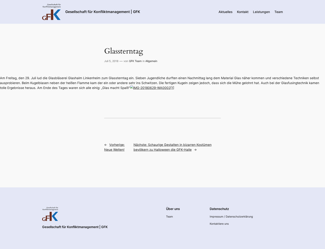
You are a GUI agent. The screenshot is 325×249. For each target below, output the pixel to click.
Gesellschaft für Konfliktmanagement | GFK (102, 11)
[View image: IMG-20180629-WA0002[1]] (152, 88)
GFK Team (135, 61)
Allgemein (151, 61)
